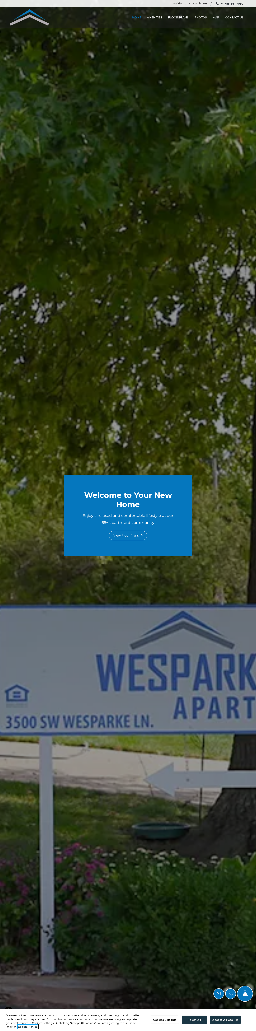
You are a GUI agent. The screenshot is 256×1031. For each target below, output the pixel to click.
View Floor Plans (126, 535)
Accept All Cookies (225, 1019)
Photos (200, 17)
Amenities (154, 17)
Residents (180, 3)
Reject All (194, 1019)
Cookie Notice (28, 1026)
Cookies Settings (164, 1019)
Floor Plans (178, 17)
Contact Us (234, 17)
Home (136, 17)
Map (216, 17)
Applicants (202, 3)
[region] (128, 1020)
